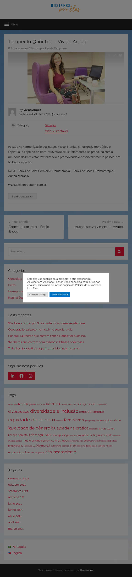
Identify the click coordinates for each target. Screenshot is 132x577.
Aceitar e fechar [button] (60, 294)
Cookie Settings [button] (37, 294)
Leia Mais (32, 288)
